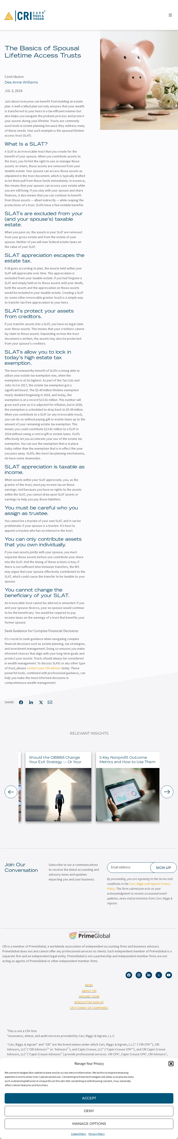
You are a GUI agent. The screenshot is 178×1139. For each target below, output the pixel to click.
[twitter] (41, 702)
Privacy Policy (97, 1134)
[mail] (50, 702)
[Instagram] (139, 975)
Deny (89, 1111)
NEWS (89, 985)
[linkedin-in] (31, 702)
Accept (89, 1098)
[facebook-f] (21, 702)
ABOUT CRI (89, 991)
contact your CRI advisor (44, 668)
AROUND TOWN (89, 996)
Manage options (89, 1123)
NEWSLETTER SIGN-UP (89, 1002)
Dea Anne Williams (21, 82)
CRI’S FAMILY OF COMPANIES (89, 1008)
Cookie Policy (78, 1134)
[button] (171, 1063)
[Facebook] (129, 975)
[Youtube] (168, 975)
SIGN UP (163, 867)
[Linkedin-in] (149, 975)
